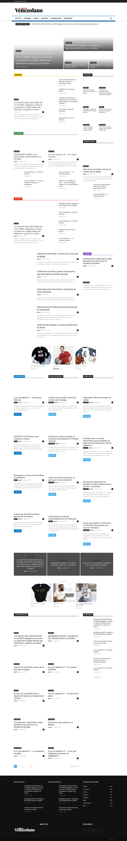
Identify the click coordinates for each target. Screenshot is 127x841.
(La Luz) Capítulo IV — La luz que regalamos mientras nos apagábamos (33, 182)
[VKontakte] (103, 830)
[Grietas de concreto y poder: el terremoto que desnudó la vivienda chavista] (24, 277)
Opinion (101, 107)
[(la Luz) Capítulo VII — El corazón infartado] (101, 60)
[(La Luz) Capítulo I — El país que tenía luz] (29, 387)
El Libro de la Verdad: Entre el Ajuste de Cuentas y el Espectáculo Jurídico (67, 81)
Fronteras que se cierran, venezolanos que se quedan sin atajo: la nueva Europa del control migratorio (97, 441)
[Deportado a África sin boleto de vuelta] (98, 387)
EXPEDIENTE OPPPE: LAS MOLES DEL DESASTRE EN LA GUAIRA (27, 156)
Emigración (86, 530)
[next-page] (18, 126)
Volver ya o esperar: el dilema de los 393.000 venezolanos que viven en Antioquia (97, 525)
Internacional (17, 748)
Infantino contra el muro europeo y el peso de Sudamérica (105, 111)
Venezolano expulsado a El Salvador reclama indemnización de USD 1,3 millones (97, 484)
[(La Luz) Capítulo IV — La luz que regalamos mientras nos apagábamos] (18, 183)
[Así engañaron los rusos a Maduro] (52, 120)
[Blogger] (85, 830)
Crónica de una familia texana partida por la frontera (26, 515)
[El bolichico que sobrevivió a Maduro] (52, 91)
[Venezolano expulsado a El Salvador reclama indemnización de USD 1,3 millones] (98, 472)
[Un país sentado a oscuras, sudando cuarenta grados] (90, 121)
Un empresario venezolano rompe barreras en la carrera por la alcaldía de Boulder (105, 92)
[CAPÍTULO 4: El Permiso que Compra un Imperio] (29, 426)
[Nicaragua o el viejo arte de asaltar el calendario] (29, 465)
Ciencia (50, 521)
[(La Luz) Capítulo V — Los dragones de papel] (52, 174)
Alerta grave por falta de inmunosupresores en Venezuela (62, 517)
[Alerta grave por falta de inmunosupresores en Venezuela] (24, 313)
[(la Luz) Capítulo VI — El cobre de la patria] (18, 174)
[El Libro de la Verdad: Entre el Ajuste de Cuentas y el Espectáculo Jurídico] (52, 82)
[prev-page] (15, 126)
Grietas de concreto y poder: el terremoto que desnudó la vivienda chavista (63, 438)
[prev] (107, 24)
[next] (110, 24)
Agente (16, 161)
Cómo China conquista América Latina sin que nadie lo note (105, 128)
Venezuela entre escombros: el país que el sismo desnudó (61, 479)
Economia (68, 42)
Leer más (17, 414)
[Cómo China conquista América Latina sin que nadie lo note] (106, 121)
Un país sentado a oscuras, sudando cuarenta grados (88, 128)
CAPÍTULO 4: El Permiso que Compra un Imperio (26, 437)
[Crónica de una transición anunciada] (52, 111)
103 (31, 766)
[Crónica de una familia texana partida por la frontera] (29, 504)
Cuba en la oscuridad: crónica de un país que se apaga (90, 91)
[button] (111, 18)
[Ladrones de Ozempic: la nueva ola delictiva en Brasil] (24, 331)
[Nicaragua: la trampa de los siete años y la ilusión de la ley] (90, 103)
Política (18, 50)
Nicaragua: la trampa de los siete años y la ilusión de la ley (89, 111)
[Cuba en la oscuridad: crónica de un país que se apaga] (76, 60)
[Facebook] (89, 830)
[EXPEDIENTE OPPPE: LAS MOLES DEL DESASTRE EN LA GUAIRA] (88, 39)
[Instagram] (98, 830)
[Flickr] (94, 830)
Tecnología (86, 124)
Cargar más (97, 677)
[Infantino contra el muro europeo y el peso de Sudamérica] (106, 103)
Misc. (15, 402)
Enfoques (68, 62)
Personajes (102, 87)
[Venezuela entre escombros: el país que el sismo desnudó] (24, 295)
